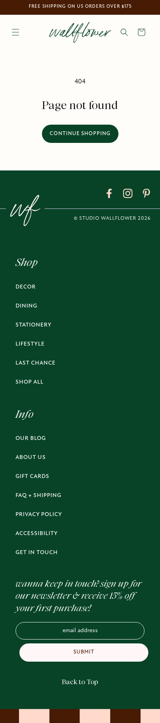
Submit (83, 652)
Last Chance (36, 363)
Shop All (29, 382)
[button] (15, 32)
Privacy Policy (39, 515)
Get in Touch (37, 553)
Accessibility (37, 534)
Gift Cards (32, 477)
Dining (26, 306)
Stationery (34, 325)
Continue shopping (80, 133)
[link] (109, 195)
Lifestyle (30, 344)
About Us (31, 458)
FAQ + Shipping (38, 496)
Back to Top (80, 682)
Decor (26, 287)
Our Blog (31, 438)
